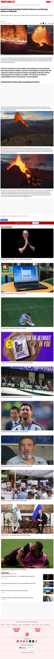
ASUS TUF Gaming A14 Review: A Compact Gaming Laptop (13, 293)
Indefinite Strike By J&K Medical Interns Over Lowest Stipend (14, 500)
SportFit (2, 433)
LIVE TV (48, 1)
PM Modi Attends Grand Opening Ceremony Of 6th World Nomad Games (16, 397)
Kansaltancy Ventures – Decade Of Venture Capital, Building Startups (17, 597)
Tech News (3, 295)
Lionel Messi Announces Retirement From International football (14, 431)
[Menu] (52, 2)
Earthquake (4, 220)
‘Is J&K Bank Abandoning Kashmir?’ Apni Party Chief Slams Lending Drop (16, 466)
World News (3, 23)
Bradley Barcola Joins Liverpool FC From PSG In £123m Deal (13, 569)
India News (3, 502)
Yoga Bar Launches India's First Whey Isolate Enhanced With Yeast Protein (17, 362)
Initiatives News (3, 364)
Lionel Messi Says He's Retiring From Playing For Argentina (13, 328)
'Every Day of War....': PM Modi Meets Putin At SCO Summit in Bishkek (16, 535)
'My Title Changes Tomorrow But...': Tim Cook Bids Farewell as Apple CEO (16, 259)
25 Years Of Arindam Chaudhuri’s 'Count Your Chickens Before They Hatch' (18, 583)
